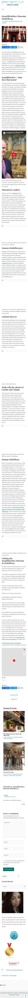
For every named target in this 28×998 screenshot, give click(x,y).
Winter (13, 775)
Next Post (14, 699)
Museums (17, 21)
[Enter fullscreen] (24, 650)
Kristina (6, 795)
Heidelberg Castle (20, 65)
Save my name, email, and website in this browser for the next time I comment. (13, 862)
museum (15, 193)
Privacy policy (12, 975)
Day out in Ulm (8, 772)
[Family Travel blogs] (9, 950)
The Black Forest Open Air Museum (12, 734)
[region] (14, 662)
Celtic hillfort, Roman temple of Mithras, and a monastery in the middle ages (13, 509)
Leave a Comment (7, 737)
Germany (11, 21)
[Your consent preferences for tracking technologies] (25, 995)
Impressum (5, 975)
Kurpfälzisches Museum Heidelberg (11, 643)
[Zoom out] (24, 654)
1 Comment (5, 21)
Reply (23, 804)
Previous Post (14, 695)
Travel (4, 738)
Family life (15, 737)
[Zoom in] (24, 652)
